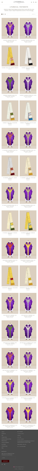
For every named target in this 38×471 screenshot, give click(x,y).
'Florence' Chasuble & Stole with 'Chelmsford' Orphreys (10, 96)
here (32, 10)
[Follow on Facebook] (2, 464)
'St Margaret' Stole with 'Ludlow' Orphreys (10, 178)
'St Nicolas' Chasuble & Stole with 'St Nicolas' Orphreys (10, 206)
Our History (4, 444)
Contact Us (4, 433)
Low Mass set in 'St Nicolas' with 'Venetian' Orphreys (28, 398)
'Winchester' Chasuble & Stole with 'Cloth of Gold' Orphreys (28, 261)
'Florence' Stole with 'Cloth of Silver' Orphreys (28, 123)
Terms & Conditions (5, 442)
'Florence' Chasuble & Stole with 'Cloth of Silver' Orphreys (28, 96)
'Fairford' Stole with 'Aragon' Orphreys (10, 67)
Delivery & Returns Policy (6, 439)
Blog (2, 447)
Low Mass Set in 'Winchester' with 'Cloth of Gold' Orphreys (28, 426)
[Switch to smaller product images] (3, 14)
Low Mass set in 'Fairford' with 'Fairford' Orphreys (28, 316)
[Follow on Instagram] (4, 464)
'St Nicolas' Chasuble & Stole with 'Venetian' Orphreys (28, 206)
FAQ (2, 435)
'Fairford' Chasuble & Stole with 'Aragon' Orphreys (10, 41)
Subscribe (5, 461)
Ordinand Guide (4, 446)
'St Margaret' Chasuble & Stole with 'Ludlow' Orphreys (10, 151)
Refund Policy (4, 440)
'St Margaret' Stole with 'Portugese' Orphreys (28, 178)
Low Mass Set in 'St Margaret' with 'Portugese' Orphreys (28, 371)
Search (3, 431)
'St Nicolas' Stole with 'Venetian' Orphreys (28, 233)
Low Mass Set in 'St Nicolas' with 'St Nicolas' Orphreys (10, 398)
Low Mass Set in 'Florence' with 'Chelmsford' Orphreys (10, 343)
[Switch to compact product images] (5, 14)
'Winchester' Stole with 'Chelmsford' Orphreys (10, 288)
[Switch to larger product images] (1, 14)
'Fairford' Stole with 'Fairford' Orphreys (28, 68)
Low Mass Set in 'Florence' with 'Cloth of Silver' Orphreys (28, 343)
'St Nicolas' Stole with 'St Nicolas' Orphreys (10, 233)
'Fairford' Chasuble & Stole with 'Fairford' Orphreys (28, 41)
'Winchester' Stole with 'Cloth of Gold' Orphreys (28, 288)
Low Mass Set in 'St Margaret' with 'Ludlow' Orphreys (10, 371)
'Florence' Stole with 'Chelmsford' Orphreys (10, 123)
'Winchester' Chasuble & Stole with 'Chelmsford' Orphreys (10, 261)
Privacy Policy (4, 437)
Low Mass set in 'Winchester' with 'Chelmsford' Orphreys (10, 426)
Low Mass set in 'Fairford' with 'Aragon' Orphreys (10, 316)
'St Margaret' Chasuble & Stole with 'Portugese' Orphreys (28, 151)
